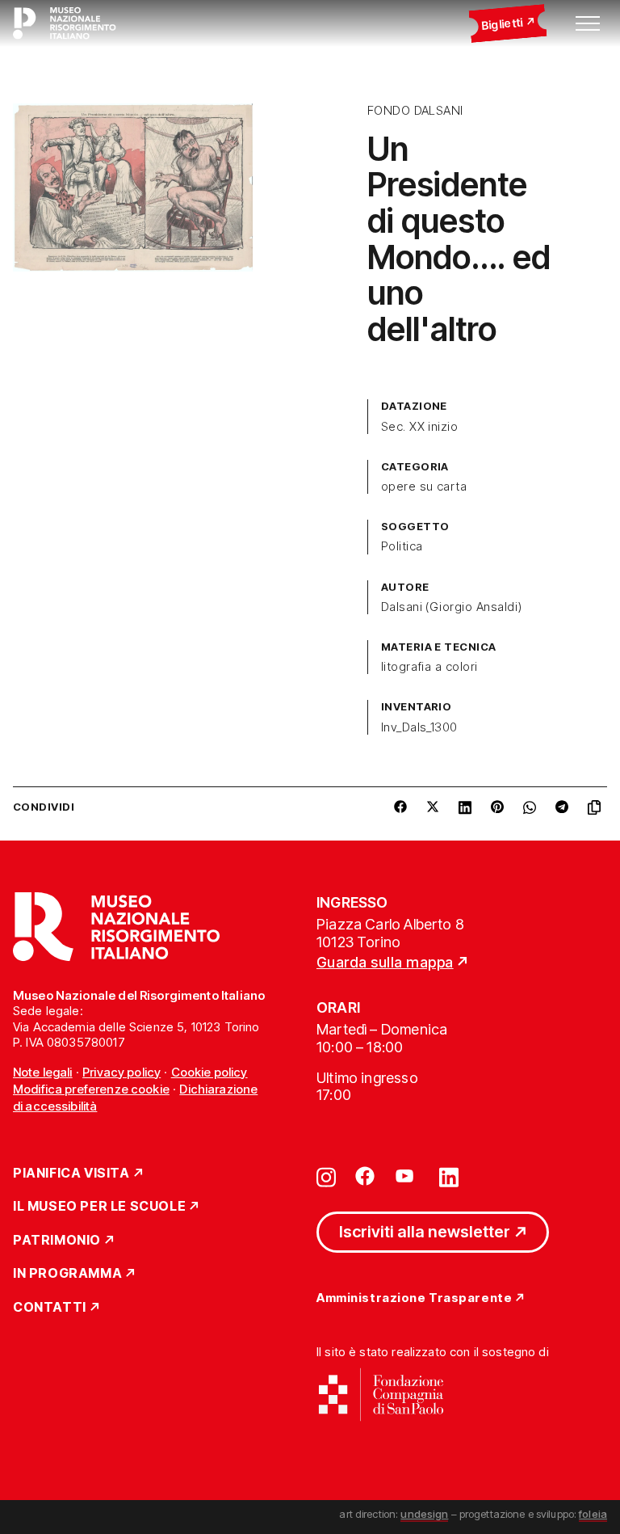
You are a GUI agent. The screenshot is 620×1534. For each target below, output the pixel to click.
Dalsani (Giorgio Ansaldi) (451, 607)
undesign (424, 1513)
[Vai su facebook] (365, 1176)
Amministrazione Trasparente (414, 1298)
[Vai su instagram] (326, 1176)
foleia (593, 1513)
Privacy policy (121, 1072)
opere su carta (424, 486)
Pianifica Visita (71, 1173)
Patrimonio (57, 1240)
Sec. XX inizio (420, 426)
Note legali (43, 1072)
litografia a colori (429, 667)
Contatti (49, 1307)
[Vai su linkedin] (449, 1176)
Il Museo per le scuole (99, 1206)
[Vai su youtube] (407, 1176)
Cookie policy (209, 1072)
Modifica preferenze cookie (91, 1089)
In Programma (67, 1273)
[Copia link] (597, 807)
